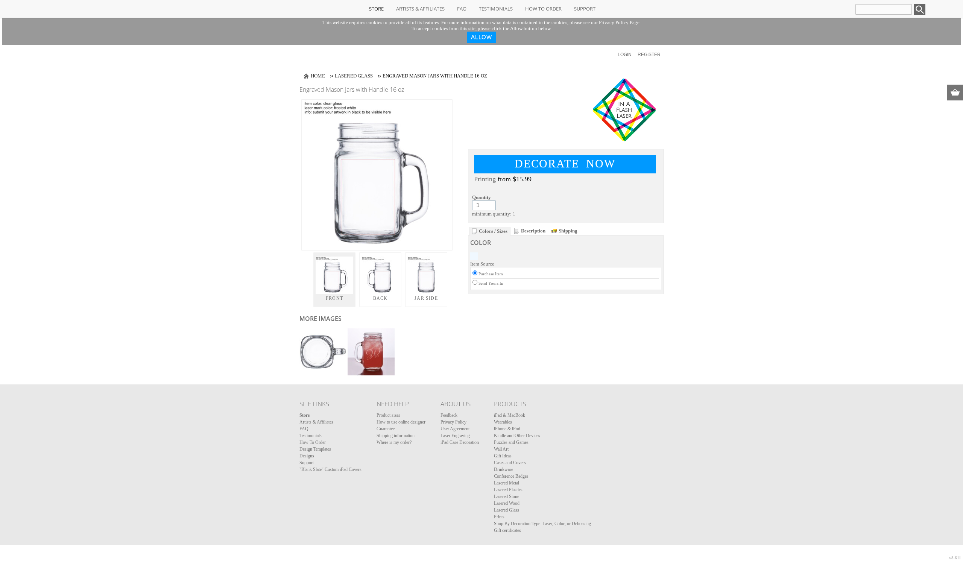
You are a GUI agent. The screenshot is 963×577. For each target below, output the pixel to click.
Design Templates (315, 449)
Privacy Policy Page (619, 22)
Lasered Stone (506, 496)
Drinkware (503, 469)
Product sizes (388, 415)
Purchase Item (490, 274)
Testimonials (496, 8)
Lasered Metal (506, 483)
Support (584, 8)
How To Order (543, 8)
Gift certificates (507, 530)
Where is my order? (394, 442)
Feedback (448, 415)
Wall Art (501, 449)
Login (625, 54)
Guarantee (386, 428)
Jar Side (426, 298)
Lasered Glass (354, 76)
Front (334, 298)
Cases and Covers (510, 462)
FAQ (461, 8)
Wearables (503, 422)
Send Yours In (490, 283)
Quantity (481, 197)
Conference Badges (511, 476)
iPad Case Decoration (459, 442)
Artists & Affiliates (420, 8)
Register (649, 54)
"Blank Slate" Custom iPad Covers (330, 469)
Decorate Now (565, 163)
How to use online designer (401, 422)
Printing (485, 179)
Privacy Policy (453, 422)
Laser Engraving (455, 435)
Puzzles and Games (511, 442)
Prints (499, 516)
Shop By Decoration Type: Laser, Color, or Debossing (542, 523)
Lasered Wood (506, 503)
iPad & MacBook (509, 415)
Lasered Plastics (508, 489)
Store (376, 8)
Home (318, 76)
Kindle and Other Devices (517, 435)
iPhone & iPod (507, 428)
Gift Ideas (503, 456)
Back (380, 298)
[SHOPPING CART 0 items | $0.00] (955, 92)
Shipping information (396, 435)
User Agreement (454, 428)
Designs (306, 456)
